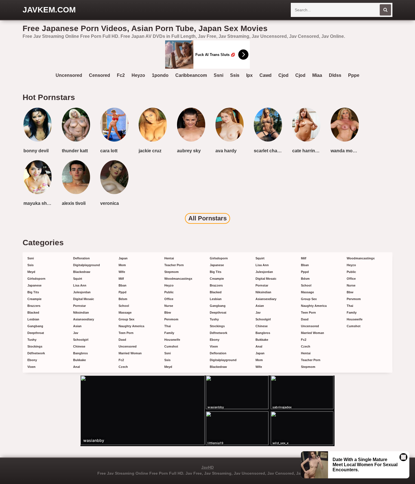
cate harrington (307, 150)
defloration (81, 258)
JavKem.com (49, 9)
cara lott (108, 150)
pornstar (79, 305)
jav (75, 333)
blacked (33, 312)
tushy (31, 339)
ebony (32, 360)
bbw (167, 312)
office (168, 299)
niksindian (81, 312)
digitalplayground (86, 265)
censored (99, 75)
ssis (234, 75)
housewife (172, 339)
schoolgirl (80, 339)
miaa (317, 75)
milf (121, 278)
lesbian (33, 319)
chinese (79, 346)
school (124, 305)
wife (122, 272)
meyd (31, 272)
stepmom (171, 272)
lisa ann (79, 285)
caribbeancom (191, 75)
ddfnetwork (36, 353)
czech (123, 366)
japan (123, 258)
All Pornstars (207, 218)
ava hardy (226, 150)
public (169, 292)
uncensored (69, 75)
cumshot (171, 346)
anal (76, 366)
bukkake (79, 360)
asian (77, 326)
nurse (168, 305)
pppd (122, 292)
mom (122, 265)
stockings (34, 346)
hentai (169, 258)
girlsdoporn (36, 278)
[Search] (385, 10)
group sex (126, 319)
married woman (130, 353)
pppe (353, 75)
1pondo (160, 75)
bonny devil (36, 150)
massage (125, 312)
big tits (33, 292)
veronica (109, 203)
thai (167, 326)
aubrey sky (189, 150)
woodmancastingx (178, 278)
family (169, 333)
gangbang (35, 326)
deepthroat (35, 333)
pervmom (171, 319)
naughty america (131, 326)
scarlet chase (268, 150)
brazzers (33, 305)
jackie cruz (150, 150)
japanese (34, 285)
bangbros (80, 353)
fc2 (121, 75)
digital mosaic (83, 299)
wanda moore (345, 150)
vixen (31, 366)
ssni (218, 75)
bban (122, 285)
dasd (122, 339)
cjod (283, 75)
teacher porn (174, 265)
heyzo (138, 75)
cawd (265, 75)
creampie (34, 299)
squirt (77, 278)
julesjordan (82, 292)
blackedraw (81, 272)
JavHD (207, 467)
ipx (249, 75)
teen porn (126, 333)
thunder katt (75, 150)
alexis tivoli (74, 203)
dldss (335, 75)
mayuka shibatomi (38, 203)
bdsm (123, 299)
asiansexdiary (83, 319)
